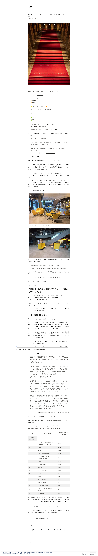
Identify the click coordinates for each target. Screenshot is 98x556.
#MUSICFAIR (40, 95)
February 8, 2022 (50, 153)
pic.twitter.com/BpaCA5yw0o (38, 126)
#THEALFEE (51, 124)
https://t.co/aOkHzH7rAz (39, 150)
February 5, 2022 (53, 129)
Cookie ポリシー (29, 553)
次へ (67, 542)
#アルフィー (40, 110)
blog (35, 18)
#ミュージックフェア (42, 124)
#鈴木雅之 (34, 100)
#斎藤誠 (34, 102)
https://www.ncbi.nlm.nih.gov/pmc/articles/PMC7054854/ (30, 349)
